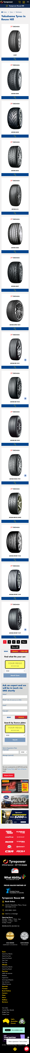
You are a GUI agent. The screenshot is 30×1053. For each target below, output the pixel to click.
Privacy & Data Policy (12, 1045)
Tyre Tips (4, 962)
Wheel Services (6, 984)
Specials (5, 986)
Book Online (6, 991)
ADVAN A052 (15, 170)
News (4, 997)
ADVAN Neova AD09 (15, 517)
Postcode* (5, 711)
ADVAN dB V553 (15, 440)
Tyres (4, 952)
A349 (15, 55)
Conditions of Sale (22, 1045)
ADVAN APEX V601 (15, 325)
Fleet (3, 995)
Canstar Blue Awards (8, 1010)
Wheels (4, 965)
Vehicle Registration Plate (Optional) (10, 749)
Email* (4, 705)
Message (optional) (8, 755)
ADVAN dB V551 (15, 363)
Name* (5, 694)
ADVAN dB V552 (15, 402)
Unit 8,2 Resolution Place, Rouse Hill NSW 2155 (15, 906)
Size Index (5, 1008)
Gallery (4, 1000)
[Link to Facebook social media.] (15, 1049)
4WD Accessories (7, 973)
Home (5, 12)
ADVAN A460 (15, 247)
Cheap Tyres (5, 1014)
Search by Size (6, 956)
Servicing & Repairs (7, 980)
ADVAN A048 (15, 132)
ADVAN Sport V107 (15, 633)
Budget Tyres (5, 1012)
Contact (4, 988)
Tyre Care (5, 960)
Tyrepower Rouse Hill (16, 6)
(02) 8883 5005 (10, 910)
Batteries (4, 975)
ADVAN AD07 (15, 286)
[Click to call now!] (19, 2)
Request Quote (8, 775)
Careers (4, 993)
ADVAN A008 (15, 93)
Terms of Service (21, 769)
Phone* (12, 700)
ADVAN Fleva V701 (15, 479)
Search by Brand (7, 958)
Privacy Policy (10, 769)
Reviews (5, 1002)
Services (5, 971)
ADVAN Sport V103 (15, 556)
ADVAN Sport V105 (15, 594)
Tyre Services (6, 982)
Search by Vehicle (7, 954)
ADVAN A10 (15, 209)
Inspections (5, 978)
